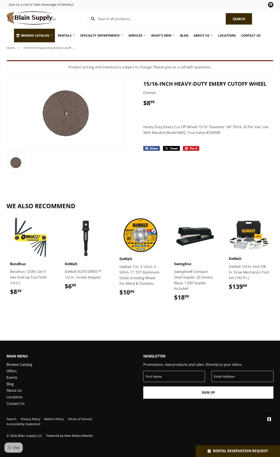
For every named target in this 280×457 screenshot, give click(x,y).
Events (12, 377)
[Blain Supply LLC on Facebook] (269, 419)
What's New (161, 35)
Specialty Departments (100, 35)
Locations (227, 35)
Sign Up (208, 392)
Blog (184, 35)
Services (135, 35)
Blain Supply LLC (30, 436)
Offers (12, 371)
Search (242, 19)
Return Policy (54, 419)
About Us (202, 35)
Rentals (65, 35)
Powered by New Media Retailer (69, 436)
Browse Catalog (35, 35)
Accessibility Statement (23, 424)
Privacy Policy (30, 419)
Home (11, 48)
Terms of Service (80, 419)
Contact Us (251, 35)
